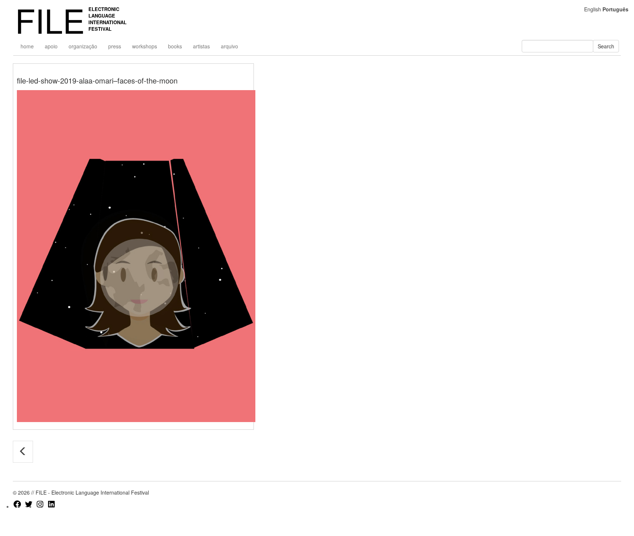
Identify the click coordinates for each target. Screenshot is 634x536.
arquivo (229, 46)
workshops (144, 46)
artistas (201, 46)
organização (83, 46)
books (175, 46)
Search (606, 46)
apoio (51, 46)
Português (615, 9)
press (114, 46)
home (27, 46)
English (592, 9)
